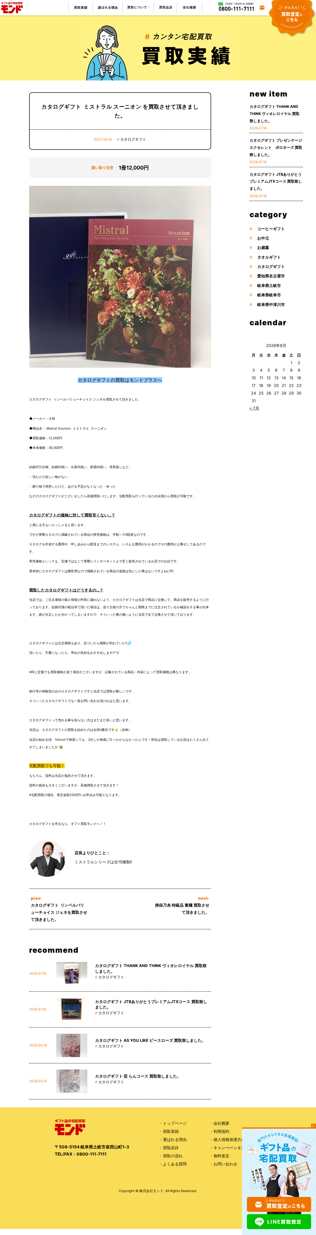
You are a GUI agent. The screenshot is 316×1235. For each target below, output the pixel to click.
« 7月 (254, 408)
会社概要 (221, 1123)
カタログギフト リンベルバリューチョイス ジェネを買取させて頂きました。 (59, 912)
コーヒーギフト (271, 228)
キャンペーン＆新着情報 (235, 1147)
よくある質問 (175, 1163)
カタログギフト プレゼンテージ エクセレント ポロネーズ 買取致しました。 (278, 147)
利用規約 (221, 1131)
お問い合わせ (225, 1163)
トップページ (175, 1123)
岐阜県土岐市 (269, 285)
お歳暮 (263, 247)
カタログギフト (133, 139)
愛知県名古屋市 (271, 275)
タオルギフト (269, 257)
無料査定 (221, 1155)
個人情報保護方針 (229, 1139)
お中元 (263, 238)
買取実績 (171, 1131)
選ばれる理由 (175, 1139)
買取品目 (171, 1147)
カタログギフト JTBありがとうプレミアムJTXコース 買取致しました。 (276, 181)
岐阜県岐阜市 (269, 294)
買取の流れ (173, 1155)
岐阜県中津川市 (271, 304)
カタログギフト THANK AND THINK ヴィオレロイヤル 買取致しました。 (274, 113)
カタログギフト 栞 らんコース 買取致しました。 (138, 1076)
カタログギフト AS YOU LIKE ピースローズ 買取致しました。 (150, 1040)
